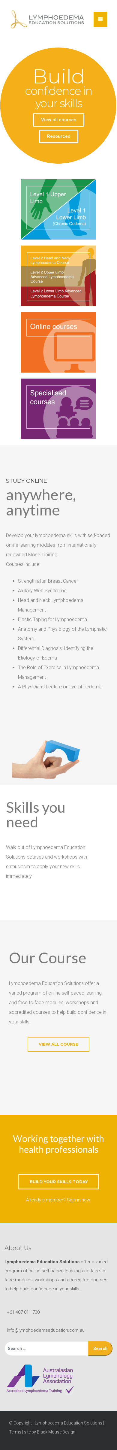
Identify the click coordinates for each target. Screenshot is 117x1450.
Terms (15, 1432)
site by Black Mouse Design (49, 1432)
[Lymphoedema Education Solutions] (47, 19)
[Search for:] (46, 1348)
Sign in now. (79, 1200)
